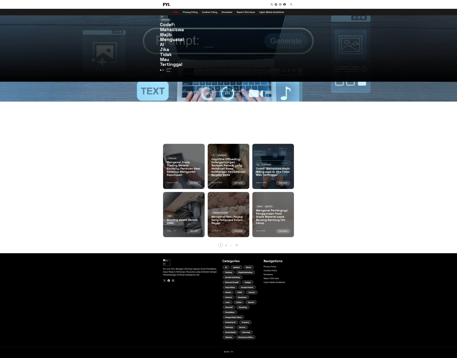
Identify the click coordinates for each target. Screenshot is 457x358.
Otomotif (229, 307)
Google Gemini (247, 287)
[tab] (224, 97)
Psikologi (229, 327)
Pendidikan (222, 155)
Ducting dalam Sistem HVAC (168, 44)
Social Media (230, 332)
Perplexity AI (230, 322)
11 (237, 245)
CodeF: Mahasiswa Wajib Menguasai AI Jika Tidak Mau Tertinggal (273, 172)
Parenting (243, 307)
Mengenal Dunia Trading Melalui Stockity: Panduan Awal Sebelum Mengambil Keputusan (183, 168)
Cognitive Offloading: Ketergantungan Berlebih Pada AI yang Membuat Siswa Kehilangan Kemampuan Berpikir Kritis (228, 167)
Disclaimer (227, 12)
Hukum (228, 292)
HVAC (163, 32)
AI (213, 155)
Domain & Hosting (232, 277)
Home (176, 12)
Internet (228, 297)
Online (239, 302)
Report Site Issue (246, 12)
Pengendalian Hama (220, 213)
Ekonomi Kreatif (231, 282)
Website (228, 337)
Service (242, 327)
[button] (291, 4)
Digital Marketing (245, 272)
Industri (268, 206)
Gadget (248, 282)
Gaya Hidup (230, 287)
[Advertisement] (228, 121)
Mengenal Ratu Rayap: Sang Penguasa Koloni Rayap (227, 220)
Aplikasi (236, 267)
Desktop (228, 272)
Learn (227, 302)
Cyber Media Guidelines (271, 12)
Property (245, 322)
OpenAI (251, 302)
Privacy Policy (190, 12)
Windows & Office (245, 337)
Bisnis (259, 206)
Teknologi (172, 158)
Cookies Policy (209, 12)
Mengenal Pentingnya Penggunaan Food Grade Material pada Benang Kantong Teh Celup (272, 216)
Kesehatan (242, 297)
